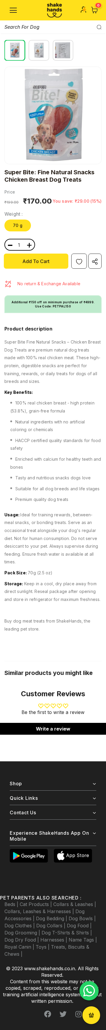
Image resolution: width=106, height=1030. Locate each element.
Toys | (43, 947)
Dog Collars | (51, 926)
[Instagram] (78, 1014)
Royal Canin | (20, 947)
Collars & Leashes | (74, 904)
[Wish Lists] (79, 261)
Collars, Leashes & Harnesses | (39, 911)
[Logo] (54, 10)
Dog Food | (79, 926)
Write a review (53, 729)
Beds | (12, 904)
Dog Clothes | (20, 926)
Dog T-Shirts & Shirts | (67, 933)
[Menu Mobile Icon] (13, 10)
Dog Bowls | (82, 918)
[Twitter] (63, 1014)
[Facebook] (47, 1014)
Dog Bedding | (52, 918)
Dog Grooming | (23, 933)
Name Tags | (83, 940)
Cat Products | (36, 904)
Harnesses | (54, 940)
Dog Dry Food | (22, 940)
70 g (17, 225)
